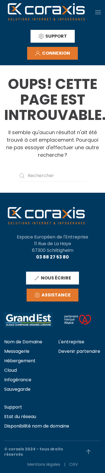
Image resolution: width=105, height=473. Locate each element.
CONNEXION (56, 53)
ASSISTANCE (56, 295)
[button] (98, 12)
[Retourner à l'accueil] (46, 12)
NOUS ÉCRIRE (56, 278)
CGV (73, 464)
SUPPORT (56, 36)
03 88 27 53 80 (52, 257)
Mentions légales (43, 464)
